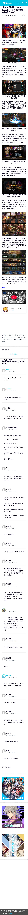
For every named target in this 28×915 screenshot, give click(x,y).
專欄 (5, 335)
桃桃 (22, 339)
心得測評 (9, 335)
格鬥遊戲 (17, 339)
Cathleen (9, 389)
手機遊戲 (15, 335)
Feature (6, 337)
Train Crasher (21, 337)
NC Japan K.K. (12, 337)
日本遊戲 (21, 335)
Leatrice (8, 369)
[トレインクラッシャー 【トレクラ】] (14, 309)
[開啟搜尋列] (17, 3)
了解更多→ (11, 913)
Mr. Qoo (8, 675)
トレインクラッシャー (8, 339)
